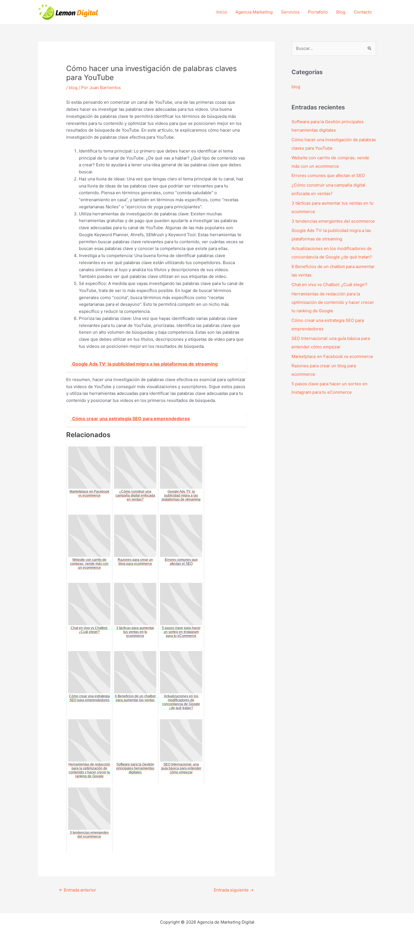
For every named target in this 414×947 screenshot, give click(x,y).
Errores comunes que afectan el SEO (328, 175)
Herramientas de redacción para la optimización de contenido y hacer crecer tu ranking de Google (332, 302)
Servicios (290, 12)
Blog (340, 12)
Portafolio (318, 12)
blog (73, 87)
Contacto (363, 12)
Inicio (221, 12)
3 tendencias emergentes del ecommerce (333, 221)
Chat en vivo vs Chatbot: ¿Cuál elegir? (329, 284)
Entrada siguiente (234, 890)
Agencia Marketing (254, 12)
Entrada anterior (77, 890)
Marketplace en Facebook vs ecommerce (332, 356)
